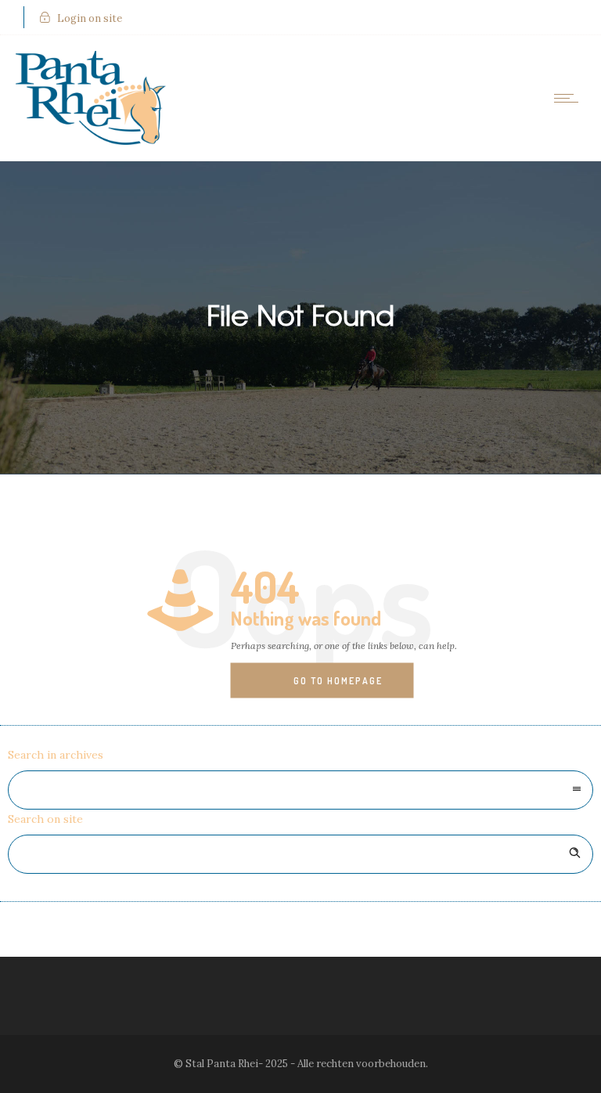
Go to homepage (338, 681)
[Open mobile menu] (569, 98)
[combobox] (300, 790)
